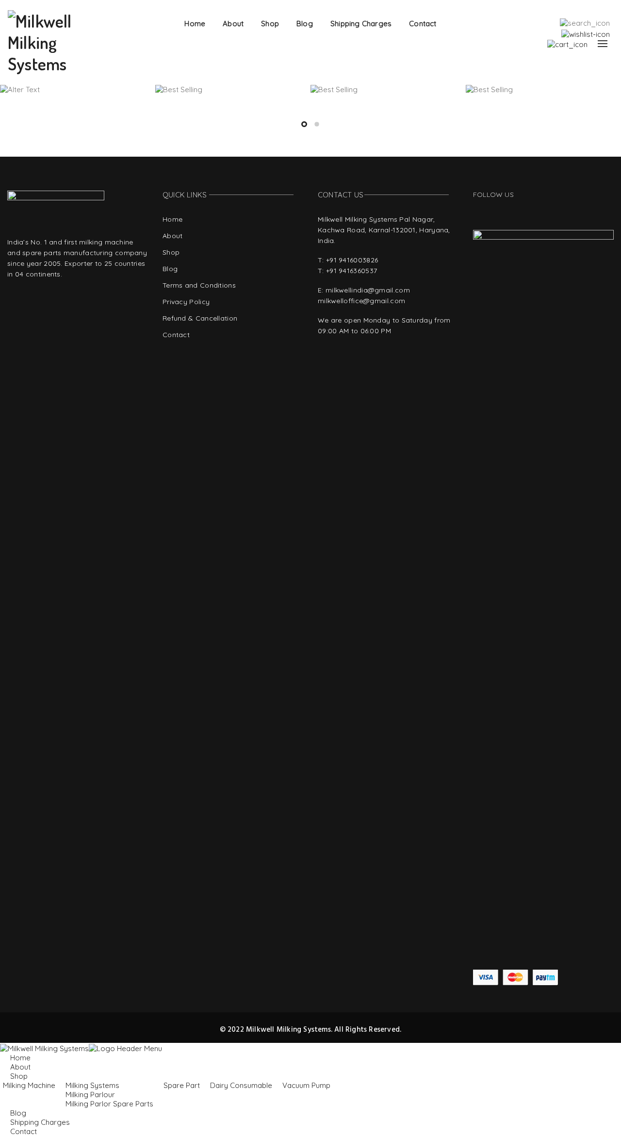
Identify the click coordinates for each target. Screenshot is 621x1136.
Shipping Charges (361, 23)
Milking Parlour (90, 1094)
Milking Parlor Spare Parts (109, 1103)
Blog (304, 23)
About (233, 23)
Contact (422, 23)
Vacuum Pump (306, 1085)
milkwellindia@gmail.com (368, 290)
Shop (270, 23)
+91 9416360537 (351, 270)
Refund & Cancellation (200, 318)
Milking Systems (92, 1085)
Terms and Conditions (199, 285)
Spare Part (181, 1085)
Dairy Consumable (241, 1085)
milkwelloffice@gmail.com (361, 300)
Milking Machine (29, 1085)
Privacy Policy (186, 301)
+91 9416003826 (352, 260)
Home (194, 23)
